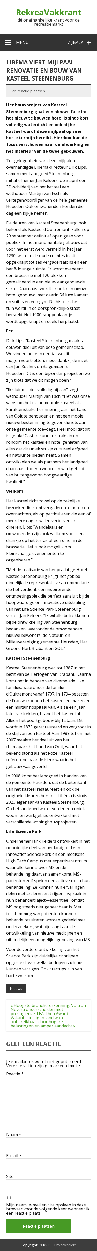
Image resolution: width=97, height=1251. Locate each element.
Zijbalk (75, 42)
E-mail (13, 1156)
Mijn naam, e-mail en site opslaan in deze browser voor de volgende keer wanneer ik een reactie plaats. (47, 1209)
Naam (13, 1135)
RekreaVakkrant (48, 12)
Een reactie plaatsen (27, 90)
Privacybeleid (65, 1245)
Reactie (15, 1074)
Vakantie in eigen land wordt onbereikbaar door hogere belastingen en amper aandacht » (43, 1022)
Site (9, 1176)
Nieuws (16, 988)
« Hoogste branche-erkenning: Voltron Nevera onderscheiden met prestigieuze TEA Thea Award (48, 1009)
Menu (22, 42)
